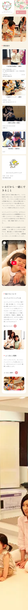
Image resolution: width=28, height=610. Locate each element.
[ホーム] (7, 7)
